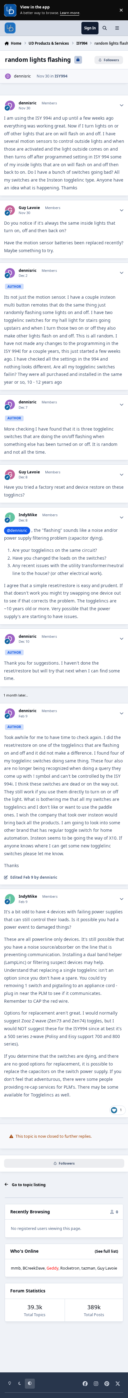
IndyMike (28, 514)
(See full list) (106, 1251)
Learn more (10, 10)
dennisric (22, 76)
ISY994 (61, 76)
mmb (16, 1268)
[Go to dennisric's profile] (8, 76)
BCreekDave (34, 1268)
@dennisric (17, 530)
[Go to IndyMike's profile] (10, 517)
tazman (88, 1268)
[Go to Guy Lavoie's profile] (10, 210)
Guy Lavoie (29, 207)
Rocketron (70, 1268)
